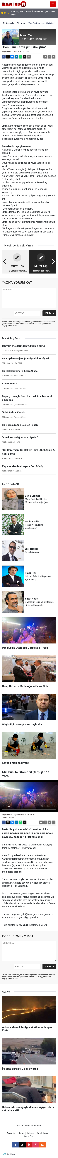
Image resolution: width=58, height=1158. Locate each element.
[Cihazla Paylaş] (24, 56)
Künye (21, 1133)
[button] (45, 56)
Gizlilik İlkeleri (42, 1133)
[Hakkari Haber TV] (14, 4)
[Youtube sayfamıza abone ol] (29, 1144)
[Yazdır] (29, 56)
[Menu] (53, 4)
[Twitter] (8, 56)
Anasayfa (9, 23)
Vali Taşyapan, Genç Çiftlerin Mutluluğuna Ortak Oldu (33, 13)
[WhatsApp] (20, 56)
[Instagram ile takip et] (35, 1144)
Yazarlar (21, 23)
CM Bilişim (11, 1154)
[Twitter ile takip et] (22, 1144)
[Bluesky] (12, 56)
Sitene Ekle (28, 1136)
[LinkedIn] (16, 56)
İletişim (30, 1133)
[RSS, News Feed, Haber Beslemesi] (42, 1144)
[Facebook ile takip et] (15, 1144)
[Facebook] (4, 56)
